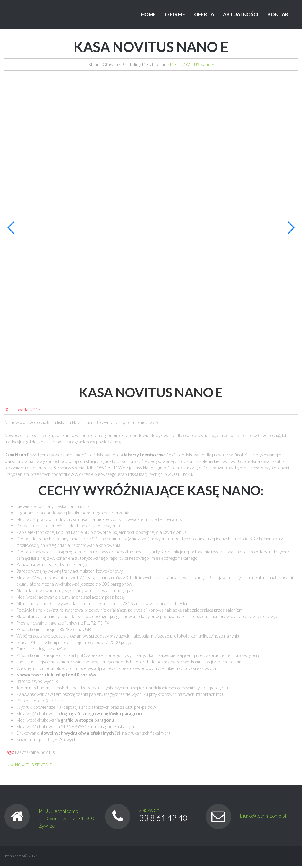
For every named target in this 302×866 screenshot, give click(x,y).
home (148, 14)
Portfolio (130, 64)
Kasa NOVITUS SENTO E (28, 764)
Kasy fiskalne (154, 64)
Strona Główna (103, 64)
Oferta (204, 14)
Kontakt (279, 14)
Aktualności (241, 14)
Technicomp (14, 856)
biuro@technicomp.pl (263, 816)
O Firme (175, 14)
